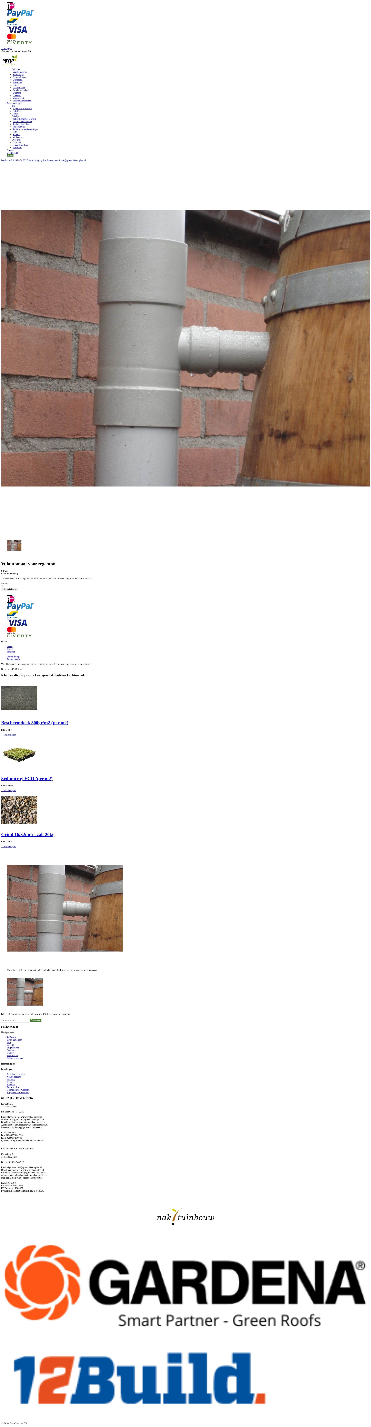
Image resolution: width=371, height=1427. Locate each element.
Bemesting (17, 80)
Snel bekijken (8, 734)
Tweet (10, 649)
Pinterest (11, 651)
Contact (10, 150)
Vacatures (17, 147)
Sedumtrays (18, 74)
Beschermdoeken (21, 90)
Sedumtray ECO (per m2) (27, 778)
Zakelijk (13, 116)
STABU (16, 134)
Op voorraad (7, 669)
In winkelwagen (9, 589)
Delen (9, 646)
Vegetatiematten (20, 72)
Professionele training (22, 121)
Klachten (11, 1084)
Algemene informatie (22, 108)
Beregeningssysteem (22, 100)
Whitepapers (18, 137)
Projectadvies (19, 126)
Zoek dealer (12, 153)
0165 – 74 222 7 (15, 160)
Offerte (10, 155)
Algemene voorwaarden (18, 1092)
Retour (10, 1082)
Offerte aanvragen (15, 1058)
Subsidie (17, 111)
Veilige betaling (14, 1077)
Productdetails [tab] (13, 659)
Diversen (17, 95)
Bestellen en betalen (16, 1074)
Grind (15, 85)
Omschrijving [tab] (13, 656)
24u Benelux (42, 160)
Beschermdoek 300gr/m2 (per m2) (34, 722)
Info (11, 106)
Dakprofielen (19, 87)
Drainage (17, 93)
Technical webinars (21, 124)
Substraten (17, 82)
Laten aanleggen (14, 103)
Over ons (13, 139)
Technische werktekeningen (25, 129)
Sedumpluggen (20, 77)
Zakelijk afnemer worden (24, 119)
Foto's (15, 113)
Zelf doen (13, 69)
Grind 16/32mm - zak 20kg (27, 834)
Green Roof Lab (20, 145)
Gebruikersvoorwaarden (18, 1090)
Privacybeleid (13, 1087)
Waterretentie (19, 98)
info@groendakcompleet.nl (70, 160)
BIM (15, 132)
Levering (11, 1079)
